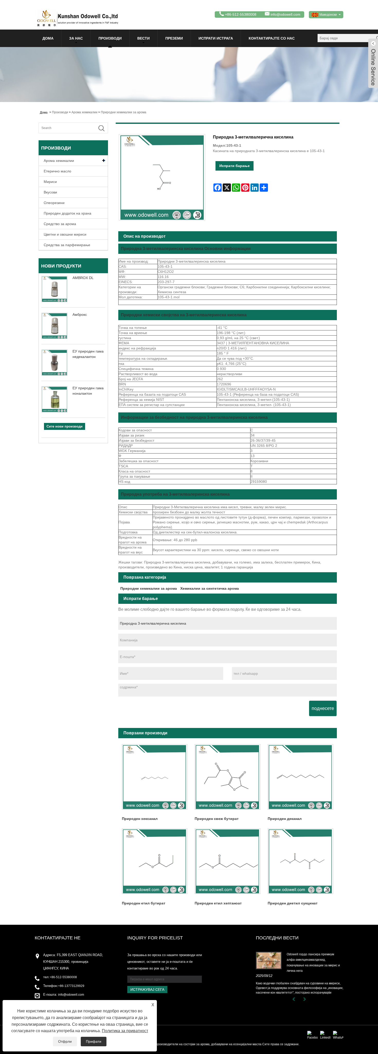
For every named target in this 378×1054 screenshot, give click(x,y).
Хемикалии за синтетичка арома (209, 588)
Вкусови (50, 192)
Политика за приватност (125, 1031)
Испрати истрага (216, 38)
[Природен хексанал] (154, 777)
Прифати (93, 1041)
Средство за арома (60, 224)
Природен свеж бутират (217, 819)
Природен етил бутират (143, 903)
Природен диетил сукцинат (293, 903)
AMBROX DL (83, 278)
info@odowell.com (285, 14)
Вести (143, 38)
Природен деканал (285, 819)
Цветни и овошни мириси (65, 234)
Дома (47, 38)
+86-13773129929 (71, 986)
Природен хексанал (140, 819)
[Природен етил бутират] (154, 861)
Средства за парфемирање (67, 245)
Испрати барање (234, 166)
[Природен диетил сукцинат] (300, 861)
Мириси (50, 182)
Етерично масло (57, 171)
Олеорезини (54, 203)
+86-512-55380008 (63, 977)
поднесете (323, 708)
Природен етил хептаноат (218, 903)
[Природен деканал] (300, 777)
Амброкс (80, 314)
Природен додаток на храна (67, 213)
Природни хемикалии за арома (123, 112)
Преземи (174, 38)
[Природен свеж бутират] (227, 777)
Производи (110, 38)
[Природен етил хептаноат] (227, 861)
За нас (76, 38)
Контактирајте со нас (272, 38)
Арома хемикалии (84, 112)
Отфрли (65, 1041)
